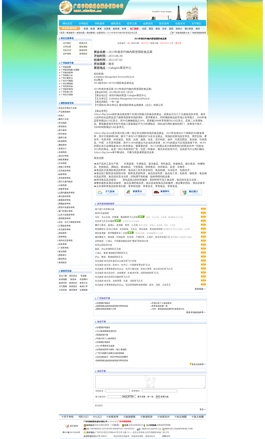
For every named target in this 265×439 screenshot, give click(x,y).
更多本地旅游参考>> (196, 312)
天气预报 (63, 286)
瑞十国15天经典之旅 (104, 209)
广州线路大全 (67, 75)
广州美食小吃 (67, 92)
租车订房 (132, 23)
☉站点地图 (180, 416)
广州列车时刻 (67, 86)
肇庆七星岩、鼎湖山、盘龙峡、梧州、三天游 (116, 225)
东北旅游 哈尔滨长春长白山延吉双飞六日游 (115, 261)
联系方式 (83, 43)
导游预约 (84, 279)
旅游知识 (73, 283)
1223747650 (106, 429)
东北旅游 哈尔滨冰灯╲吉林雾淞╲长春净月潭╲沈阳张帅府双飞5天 (127, 273)
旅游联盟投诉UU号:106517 (95, 436)
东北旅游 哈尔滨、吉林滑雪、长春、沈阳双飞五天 (119, 281)
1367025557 (129, 429)
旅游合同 (83, 50)
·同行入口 (83, 416)
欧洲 (92, 29)
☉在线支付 (163, 416)
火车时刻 (63, 290)
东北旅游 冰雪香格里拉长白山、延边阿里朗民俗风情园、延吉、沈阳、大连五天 (133, 285)
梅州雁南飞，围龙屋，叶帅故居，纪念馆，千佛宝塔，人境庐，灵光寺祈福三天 (132, 237)
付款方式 (67, 50)
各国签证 (73, 286)
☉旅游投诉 (146, 416)
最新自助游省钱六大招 (106, 309)
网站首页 (67, 23)
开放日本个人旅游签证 (162, 303)
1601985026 (95, 429)
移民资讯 (116, 23)
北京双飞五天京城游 (104, 221)
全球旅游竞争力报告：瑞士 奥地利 (111, 349)
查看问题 (165, 396)
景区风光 (73, 276)
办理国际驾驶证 (103, 303)
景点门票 (63, 276)
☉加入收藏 (197, 416)
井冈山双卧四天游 (103, 245)
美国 (171, 29)
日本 (164, 29)
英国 (151, 29)
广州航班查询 (67, 89)
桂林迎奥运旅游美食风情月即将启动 (112, 306)
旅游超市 (71, 33)
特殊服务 (100, 23)
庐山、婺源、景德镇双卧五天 (109, 257)
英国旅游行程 (102, 335)
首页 (62, 33)
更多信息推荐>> (199, 364)
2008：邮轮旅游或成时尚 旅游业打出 (168, 309)
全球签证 (83, 23)
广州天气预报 (67, 81)
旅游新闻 (91, 33)
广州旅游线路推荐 (198, 33)
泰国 (158, 29)
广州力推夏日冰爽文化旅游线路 (110, 353)
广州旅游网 (66, 67)
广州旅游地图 (67, 70)
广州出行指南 (67, 94)
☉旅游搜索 (129, 416)
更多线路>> (200, 289)
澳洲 (99, 29)
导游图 (83, 276)
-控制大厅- (166, 436)
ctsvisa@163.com (154, 429)
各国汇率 (84, 286)
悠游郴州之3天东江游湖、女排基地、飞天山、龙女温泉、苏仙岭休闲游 (129, 229)
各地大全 (84, 283)
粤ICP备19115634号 (71, 432)
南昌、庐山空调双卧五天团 (108, 249)
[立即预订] (203, 209)
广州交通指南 (67, 83)
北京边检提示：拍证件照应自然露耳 (112, 357)
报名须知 (83, 46)
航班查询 (73, 290)
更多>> (203, 409)
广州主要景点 (67, 78)
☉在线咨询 (112, 416)
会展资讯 (148, 23)
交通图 (76, 70)
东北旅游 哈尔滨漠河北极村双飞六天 (112, 277)
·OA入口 (97, 416)
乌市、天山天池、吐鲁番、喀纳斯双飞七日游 (116, 217)
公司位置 (67, 46)
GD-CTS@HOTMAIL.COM (181, 429)
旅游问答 (63, 283)
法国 (144, 29)
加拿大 (179, 29)
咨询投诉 (83, 54)
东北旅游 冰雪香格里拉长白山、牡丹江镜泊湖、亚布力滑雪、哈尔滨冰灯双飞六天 (134, 269)
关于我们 (196, 23)
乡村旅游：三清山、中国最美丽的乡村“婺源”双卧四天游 (121, 241)
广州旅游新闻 (67, 72)
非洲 (124, 29)
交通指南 (84, 290)
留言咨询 (164, 23)
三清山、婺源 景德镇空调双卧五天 (111, 253)
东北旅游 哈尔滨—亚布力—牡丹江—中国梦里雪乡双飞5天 (122, 265)
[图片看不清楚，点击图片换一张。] (129, 396)
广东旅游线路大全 (182, 33)
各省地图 (63, 279)
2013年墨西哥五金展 (105, 346)
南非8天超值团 (102, 213)
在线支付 (180, 23)
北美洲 (107, 29)
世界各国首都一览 (160, 306)
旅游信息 (81, 33)
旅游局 (73, 279)
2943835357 (118, 429)
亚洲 (86, 29)
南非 (198, 29)
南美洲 (116, 29)
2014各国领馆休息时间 (106, 331)
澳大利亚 (189, 29)
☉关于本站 (67, 416)
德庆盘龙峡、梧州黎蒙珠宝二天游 (111, 233)
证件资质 (67, 54)
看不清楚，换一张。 (146, 396)
